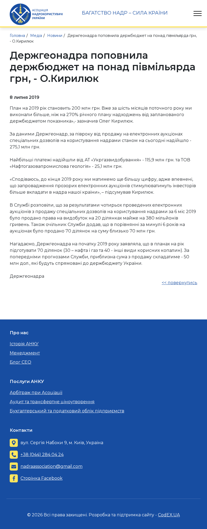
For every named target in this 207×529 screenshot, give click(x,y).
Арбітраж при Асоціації (36, 392)
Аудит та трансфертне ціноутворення (52, 401)
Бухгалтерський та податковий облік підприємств (67, 410)
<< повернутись (179, 282)
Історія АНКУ (24, 343)
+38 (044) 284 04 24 (42, 454)
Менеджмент (25, 353)
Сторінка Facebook (41, 478)
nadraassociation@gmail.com (51, 466)
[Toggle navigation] (197, 13)
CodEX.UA (169, 514)
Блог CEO (20, 362)
